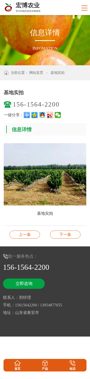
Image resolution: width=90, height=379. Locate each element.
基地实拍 (57, 73)
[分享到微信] (58, 115)
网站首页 (36, 73)
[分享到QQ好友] (42, 115)
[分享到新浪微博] (50, 115)
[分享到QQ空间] (35, 115)
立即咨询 (24, 283)
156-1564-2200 (36, 104)
